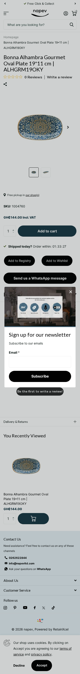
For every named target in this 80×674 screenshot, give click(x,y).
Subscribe (40, 376)
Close (71, 292)
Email (14, 352)
